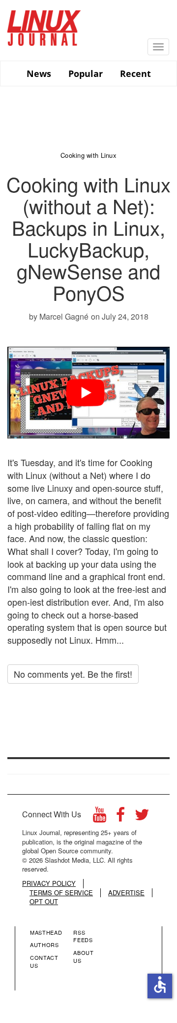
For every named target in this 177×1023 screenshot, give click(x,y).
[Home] (44, 24)
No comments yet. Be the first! (73, 673)
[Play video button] (88, 392)
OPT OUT (44, 901)
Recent (135, 73)
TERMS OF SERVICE (61, 892)
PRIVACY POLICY (49, 883)
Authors (44, 945)
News (39, 73)
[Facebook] (120, 817)
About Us (83, 956)
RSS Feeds (82, 936)
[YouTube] (99, 817)
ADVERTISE (126, 892)
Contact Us (44, 961)
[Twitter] (142, 817)
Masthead (46, 932)
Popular (85, 73)
